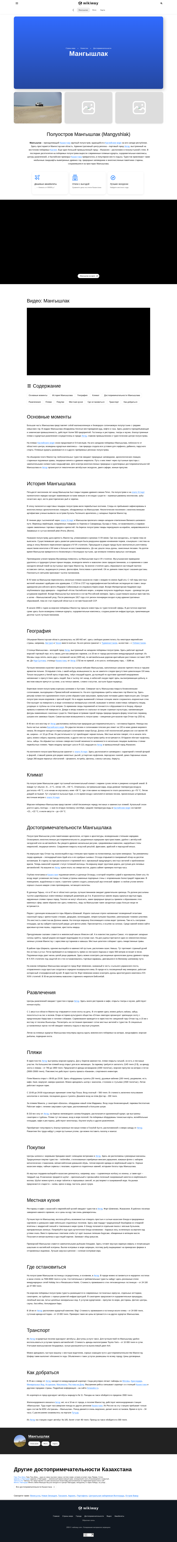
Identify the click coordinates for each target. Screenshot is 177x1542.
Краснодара (136, 1381)
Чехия (58, 643)
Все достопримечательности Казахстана (34, 1487)
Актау (126, 146)
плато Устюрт (138, 492)
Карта (102, 10)
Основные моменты (38, 395)
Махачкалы (62, 1384)
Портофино (82, 1496)
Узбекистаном (139, 643)
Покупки (60, 402)
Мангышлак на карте (87, 276)
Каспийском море (122, 808)
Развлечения (35, 402)
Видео (109, 1516)
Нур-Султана (39, 661)
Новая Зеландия (49, 1496)
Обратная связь (88, 1520)
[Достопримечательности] (73, 10)
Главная (56, 1516)
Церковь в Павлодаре (22, 1479)
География (82, 395)
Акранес (72, 1496)
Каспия (53, 150)
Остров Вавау (131, 1496)
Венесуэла (35, 1496)
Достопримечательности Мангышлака (122, 395)
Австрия (49, 643)
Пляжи (49, 402)
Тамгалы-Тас (18, 1481)
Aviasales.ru (92, 1388)
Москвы (126, 1381)
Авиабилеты (119, 1516)
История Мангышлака (62, 395)
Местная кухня (76, 402)
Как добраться (130, 402)
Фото (94, 10)
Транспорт (114, 402)
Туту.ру (75, 1413)
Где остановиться (96, 402)
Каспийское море (113, 143)
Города (79, 1516)
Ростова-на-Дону (76, 1384)
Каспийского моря (45, 443)
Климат (95, 395)
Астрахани (50, 1384)
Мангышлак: (83, 10)
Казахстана (76, 157)
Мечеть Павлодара (21, 1482)
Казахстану (65, 143)
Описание (34, 1444)
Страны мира (67, 1516)
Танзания (62, 1496)
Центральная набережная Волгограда (106, 1496)
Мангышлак (38, 1436)
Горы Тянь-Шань (20, 1477)
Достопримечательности (94, 1516)
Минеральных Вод (35, 1384)
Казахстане (52, 875)
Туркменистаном (109, 643)
